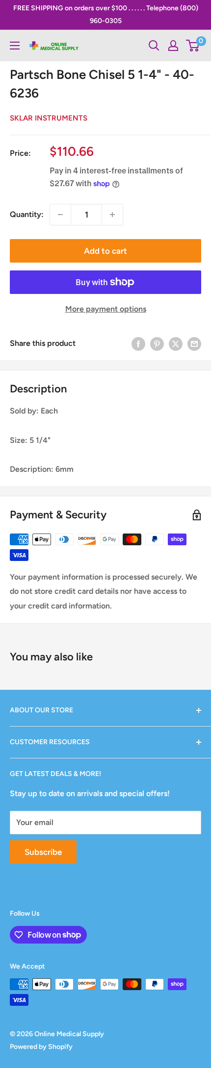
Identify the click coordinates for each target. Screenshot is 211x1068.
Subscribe (43, 852)
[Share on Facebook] (138, 343)
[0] (193, 45)
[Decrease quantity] (60, 214)
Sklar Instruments (48, 118)
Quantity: (27, 214)
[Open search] (154, 45)
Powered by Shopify (41, 1047)
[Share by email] (194, 343)
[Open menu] (15, 45)
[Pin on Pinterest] (157, 343)
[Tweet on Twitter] (176, 343)
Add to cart (105, 251)
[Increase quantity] (112, 214)
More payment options (105, 309)
